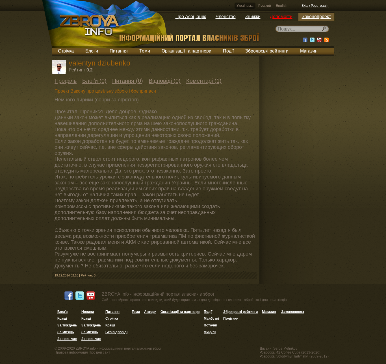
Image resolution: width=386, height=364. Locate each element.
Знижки (253, 16)
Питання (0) (127, 81)
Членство (226, 16)
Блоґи (91, 51)
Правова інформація (71, 352)
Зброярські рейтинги (267, 51)
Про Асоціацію (190, 16)
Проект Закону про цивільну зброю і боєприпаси (105, 91)
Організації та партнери (186, 51)
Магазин (309, 51)
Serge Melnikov (285, 348)
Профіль (66, 81)
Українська (245, 6)
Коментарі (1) (204, 81)
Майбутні (211, 319)
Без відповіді (116, 332)
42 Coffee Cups (288, 352)
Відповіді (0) (165, 81)
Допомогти (281, 16)
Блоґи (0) (94, 81)
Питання (119, 51)
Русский (264, 6)
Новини (87, 312)
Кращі (62, 319)
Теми (144, 51)
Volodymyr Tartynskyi (292, 356)
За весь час (67, 339)
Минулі (210, 332)
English (281, 6)
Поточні (210, 325)
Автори (150, 312)
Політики (230, 319)
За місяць (65, 332)
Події (228, 51)
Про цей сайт (99, 352)
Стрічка (66, 51)
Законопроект (316, 16)
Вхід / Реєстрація (315, 6)
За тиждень (67, 325)
